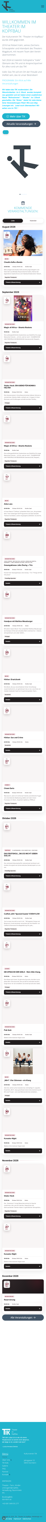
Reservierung (9, 1300)
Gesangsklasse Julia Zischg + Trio (18, 565)
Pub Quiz (8, 1030)
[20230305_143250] (11, 1410)
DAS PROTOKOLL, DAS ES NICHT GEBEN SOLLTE (20, 855)
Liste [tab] (13, 221)
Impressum (17, 1519)
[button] (42, 6)
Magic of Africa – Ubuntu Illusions (18, 327)
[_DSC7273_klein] (11, 1341)
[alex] (34, 1410)
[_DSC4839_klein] (11, 1387)
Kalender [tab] (33, 221)
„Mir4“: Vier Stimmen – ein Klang (17, 1080)
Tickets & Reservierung (23, 282)
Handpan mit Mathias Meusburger (18, 621)
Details (23, 583)
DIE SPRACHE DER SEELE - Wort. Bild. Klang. (22, 972)
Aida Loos (8, 504)
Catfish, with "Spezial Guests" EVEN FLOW (21, 914)
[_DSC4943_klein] (34, 1387)
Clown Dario (9, 788)
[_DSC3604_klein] (34, 1364)
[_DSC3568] (11, 1364)
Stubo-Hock (9, 1196)
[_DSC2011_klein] (34, 1341)
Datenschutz (27, 1519)
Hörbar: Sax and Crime (13, 737)
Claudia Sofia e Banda (13, 262)
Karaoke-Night (10, 1138)
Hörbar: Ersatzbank (12, 679)
